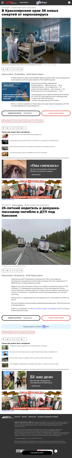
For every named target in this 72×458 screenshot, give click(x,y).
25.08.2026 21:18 (6, 205)
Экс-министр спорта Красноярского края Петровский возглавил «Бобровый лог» (34, 352)
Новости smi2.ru (8, 199)
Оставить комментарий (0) (56, 113)
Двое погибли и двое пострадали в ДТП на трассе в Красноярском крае (31, 358)
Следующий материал (37, 452)
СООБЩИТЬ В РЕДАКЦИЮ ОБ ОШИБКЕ (48, 416)
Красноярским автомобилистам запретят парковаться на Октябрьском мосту (32, 146)
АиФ (54, 64)
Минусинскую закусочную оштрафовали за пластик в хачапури (28, 152)
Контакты (17, 416)
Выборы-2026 (32, 416)
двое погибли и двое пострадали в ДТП (46, 309)
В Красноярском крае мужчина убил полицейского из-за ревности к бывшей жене (34, 140)
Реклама (24, 416)
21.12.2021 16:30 (6, 7)
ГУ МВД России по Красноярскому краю (14, 266)
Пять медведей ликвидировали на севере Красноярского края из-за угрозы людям (34, 364)
